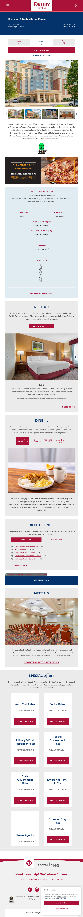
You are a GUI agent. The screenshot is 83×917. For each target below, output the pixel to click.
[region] (61, 901)
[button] (75, 83)
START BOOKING (25, 721)
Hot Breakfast (23, 441)
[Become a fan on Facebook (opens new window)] (30, 889)
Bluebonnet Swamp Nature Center (28, 556)
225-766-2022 (70, 24)
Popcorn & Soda (48, 441)
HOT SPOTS (26, 540)
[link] (41, 170)
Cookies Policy (61, 898)
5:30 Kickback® (36, 441)
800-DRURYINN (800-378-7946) (33, 879)
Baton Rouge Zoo (21, 549)
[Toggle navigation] (8, 5)
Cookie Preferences (61, 908)
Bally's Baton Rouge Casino (25, 553)
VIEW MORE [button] (20, 565)
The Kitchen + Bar (60, 441)
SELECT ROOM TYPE (40, 326)
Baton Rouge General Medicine (26, 546)
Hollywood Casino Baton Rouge (26, 559)
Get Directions (41, 580)
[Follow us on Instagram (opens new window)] (37, 889)
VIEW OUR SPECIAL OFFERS (41, 55)
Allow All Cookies (61, 903)
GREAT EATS (56, 540)
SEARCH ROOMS (41, 50)
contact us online (56, 879)
